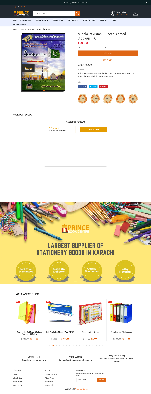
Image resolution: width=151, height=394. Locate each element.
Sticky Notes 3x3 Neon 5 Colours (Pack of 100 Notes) (29, 333)
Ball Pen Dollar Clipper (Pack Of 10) (60, 332)
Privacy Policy (49, 378)
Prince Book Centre (81, 389)
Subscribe (101, 380)
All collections (17, 378)
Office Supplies (25, 20)
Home (15, 20)
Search (15, 374)
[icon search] (77, 13)
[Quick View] (32, 321)
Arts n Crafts (17, 385)
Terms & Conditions (51, 374)
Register (21, 7)
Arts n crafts (73, 20)
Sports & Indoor (89, 20)
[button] (44, 90)
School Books (58, 20)
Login (15, 7)
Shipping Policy (49, 385)
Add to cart (107, 53)
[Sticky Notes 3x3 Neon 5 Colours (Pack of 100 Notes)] (29, 313)
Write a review (94, 129)
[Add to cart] (26, 322)
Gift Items (103, 20)
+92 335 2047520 (123, 15)
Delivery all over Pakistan (75, 2)
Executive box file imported (121, 332)
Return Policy (49, 382)
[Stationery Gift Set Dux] (91, 313)
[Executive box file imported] (121, 313)
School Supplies (42, 20)
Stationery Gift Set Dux (90, 332)
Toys (114, 20)
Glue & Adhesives (19, 24)
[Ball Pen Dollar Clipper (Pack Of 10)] (60, 313)
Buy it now (107, 60)
